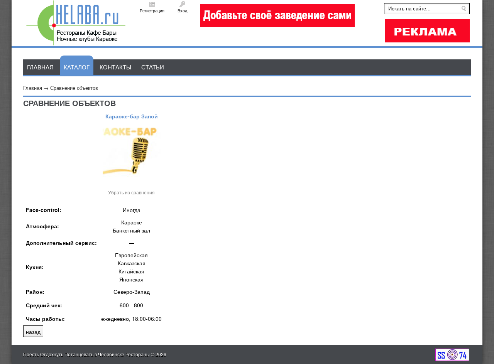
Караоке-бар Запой (131, 116)
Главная (32, 87)
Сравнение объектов (74, 87)
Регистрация (152, 10)
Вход (182, 10)
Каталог (77, 67)
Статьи (152, 67)
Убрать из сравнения (131, 192)
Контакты (115, 67)
